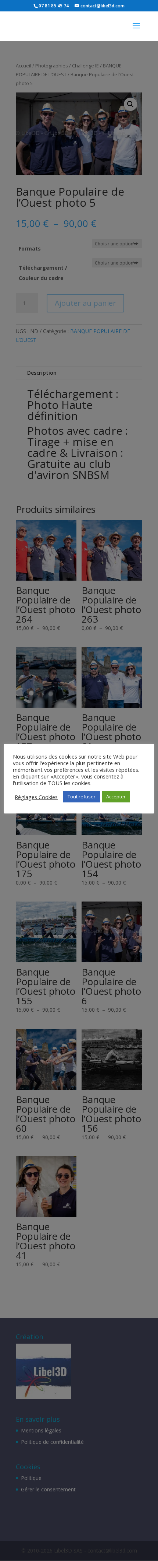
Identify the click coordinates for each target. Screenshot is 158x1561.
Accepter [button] (116, 796)
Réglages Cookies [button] (36, 797)
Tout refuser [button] (82, 796)
